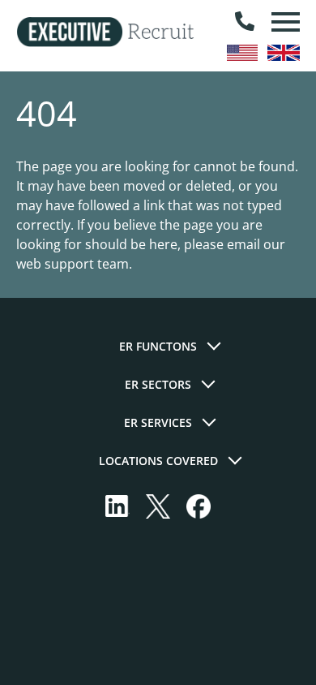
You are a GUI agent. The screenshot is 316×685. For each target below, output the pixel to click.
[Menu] (283, 22)
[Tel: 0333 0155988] (244, 22)
